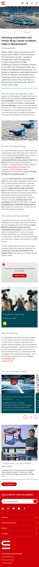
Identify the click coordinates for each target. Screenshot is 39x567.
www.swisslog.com (8, 359)
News (18, 32)
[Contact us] (22, 3)
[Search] (32, 3)
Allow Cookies (19, 276)
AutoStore (18, 172)
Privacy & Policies (7, 560)
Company (10, 32)
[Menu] (37, 3)
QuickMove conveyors (19, 167)
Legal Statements (7, 557)
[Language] (27, 3)
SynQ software (16, 169)
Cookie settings (6, 563)
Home (3, 31)
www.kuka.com (8, 361)
